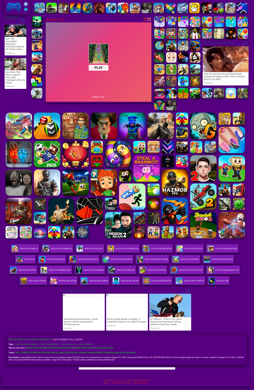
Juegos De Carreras (61, 249)
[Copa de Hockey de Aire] (182, 12)
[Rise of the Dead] (171, 86)
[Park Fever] (207, 38)
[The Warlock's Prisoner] (99, 12)
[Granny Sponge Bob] (195, 38)
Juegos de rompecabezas (26, 344)
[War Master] (183, 86)
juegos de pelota (68, 344)
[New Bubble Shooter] (219, 26)
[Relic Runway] (195, 86)
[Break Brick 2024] (75, 12)
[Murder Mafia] (63, 12)
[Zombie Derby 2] (195, 74)
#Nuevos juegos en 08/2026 (63, 352)
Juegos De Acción (93, 249)
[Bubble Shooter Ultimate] (195, 26)
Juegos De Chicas (29, 249)
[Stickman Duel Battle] (183, 62)
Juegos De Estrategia (127, 249)
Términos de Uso (140, 382)
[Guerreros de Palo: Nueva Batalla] (195, 50)
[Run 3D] (159, 98)
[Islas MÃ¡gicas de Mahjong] (135, 12)
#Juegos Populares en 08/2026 (117, 352)
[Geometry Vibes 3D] (242, 12)
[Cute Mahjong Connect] (219, 38)
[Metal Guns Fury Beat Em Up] (51, 12)
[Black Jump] (37, 26)
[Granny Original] (147, 12)
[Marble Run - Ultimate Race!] (159, 74)
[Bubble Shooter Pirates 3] (159, 38)
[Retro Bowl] (171, 74)
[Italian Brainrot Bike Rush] (183, 98)
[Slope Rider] (39, 12)
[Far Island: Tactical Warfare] (171, 50)
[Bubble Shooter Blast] (231, 26)
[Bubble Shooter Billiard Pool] (170, 12)
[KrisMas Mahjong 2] (171, 62)
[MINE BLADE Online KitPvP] (183, 38)
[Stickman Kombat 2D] (171, 98)
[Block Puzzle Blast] (159, 109)
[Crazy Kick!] (218, 12)
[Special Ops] (230, 12)
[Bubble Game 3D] (183, 26)
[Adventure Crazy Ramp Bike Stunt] (87, 12)
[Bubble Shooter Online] (159, 26)
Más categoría (86, 344)
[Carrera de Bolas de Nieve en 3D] (231, 98)
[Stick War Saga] (207, 98)
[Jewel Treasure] (171, 38)
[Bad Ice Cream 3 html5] (195, 62)
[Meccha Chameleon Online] (159, 86)
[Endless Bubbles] (171, 26)
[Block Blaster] (37, 86)
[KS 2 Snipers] (37, 98)
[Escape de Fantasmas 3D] (206, 12)
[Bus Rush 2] (158, 12)
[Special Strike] (183, 74)
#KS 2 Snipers (22, 352)
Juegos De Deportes (161, 249)
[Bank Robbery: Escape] (183, 50)
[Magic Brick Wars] (194, 12)
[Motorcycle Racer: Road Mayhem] (242, 98)
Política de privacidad (121, 382)
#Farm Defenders (40, 352)
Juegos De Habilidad (226, 249)
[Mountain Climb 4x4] (195, 98)
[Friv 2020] (26, 5)
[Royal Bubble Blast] (242, 26)
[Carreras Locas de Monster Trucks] (37, 38)
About (106, 382)
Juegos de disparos (49, 344)
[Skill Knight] (159, 62)
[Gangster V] (37, 74)
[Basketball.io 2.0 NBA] (37, 50)
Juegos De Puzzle (193, 249)
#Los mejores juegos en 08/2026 (89, 352)
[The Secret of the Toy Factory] (231, 38)
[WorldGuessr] (159, 50)
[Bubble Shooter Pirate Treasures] (207, 26)
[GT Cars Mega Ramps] (37, 62)
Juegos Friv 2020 (18, 339)
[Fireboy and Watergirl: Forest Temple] (123, 12)
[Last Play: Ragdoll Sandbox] (219, 98)
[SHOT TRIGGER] (111, 12)
